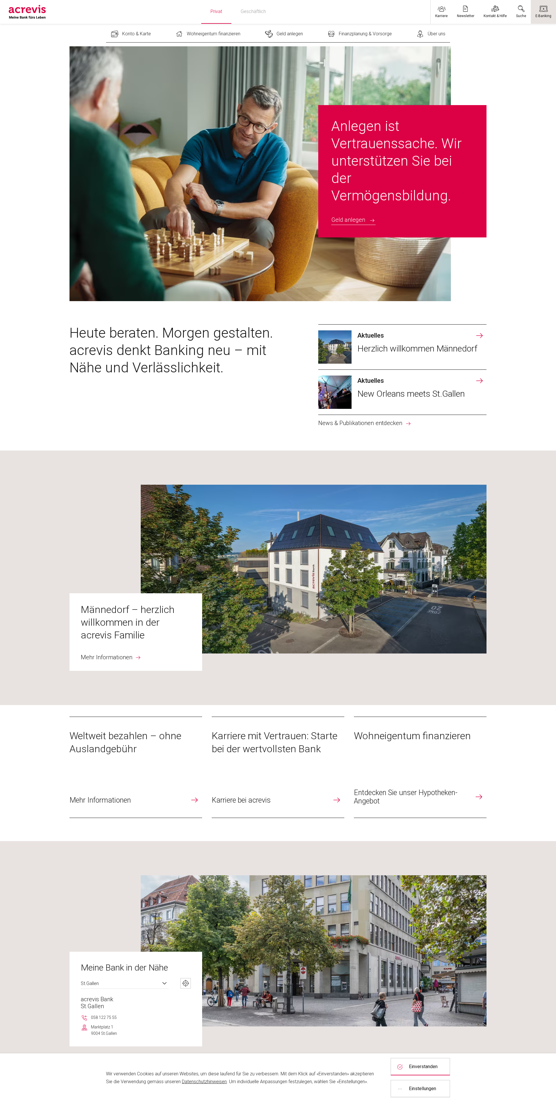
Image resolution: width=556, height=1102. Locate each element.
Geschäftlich (253, 11)
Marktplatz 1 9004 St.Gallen (104, 1030)
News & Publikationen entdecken (360, 423)
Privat (216, 11)
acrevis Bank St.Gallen (97, 1003)
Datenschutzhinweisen (204, 1081)
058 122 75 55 (104, 1017)
